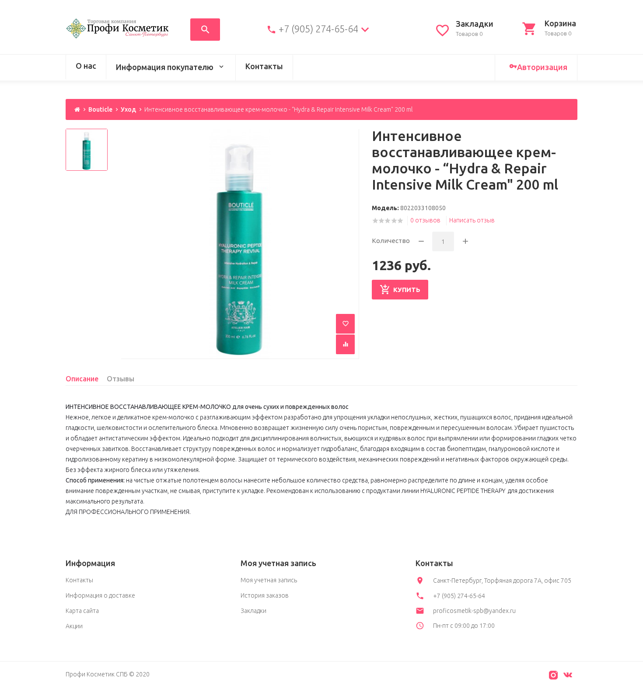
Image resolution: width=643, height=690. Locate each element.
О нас (86, 65)
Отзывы (120, 379)
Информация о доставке (100, 595)
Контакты (264, 66)
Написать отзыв (472, 220)
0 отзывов (425, 220)
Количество (391, 240)
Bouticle (100, 109)
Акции (74, 626)
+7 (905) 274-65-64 (318, 29)
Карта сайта (82, 610)
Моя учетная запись (269, 580)
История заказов (265, 595)
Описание (82, 379)
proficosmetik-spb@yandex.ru (474, 610)
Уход (128, 109)
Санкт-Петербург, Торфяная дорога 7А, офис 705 (502, 580)
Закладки (253, 610)
